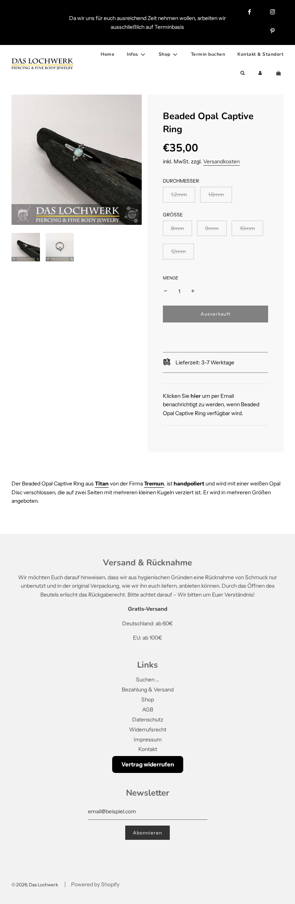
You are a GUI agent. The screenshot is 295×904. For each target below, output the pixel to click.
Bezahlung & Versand (148, 689)
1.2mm (179, 194)
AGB (147, 709)
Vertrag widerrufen (147, 764)
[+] (193, 291)
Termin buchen (208, 54)
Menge (170, 278)
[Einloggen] (260, 73)
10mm (247, 228)
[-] (165, 291)
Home (107, 54)
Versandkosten (221, 161)
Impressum (148, 739)
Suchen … (147, 679)
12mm (178, 251)
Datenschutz (147, 719)
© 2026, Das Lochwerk (35, 884)
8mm (177, 228)
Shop (147, 699)
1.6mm (216, 194)
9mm (212, 228)
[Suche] (243, 73)
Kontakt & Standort (260, 54)
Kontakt (147, 749)
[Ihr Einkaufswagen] (279, 73)
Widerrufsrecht (147, 729)
